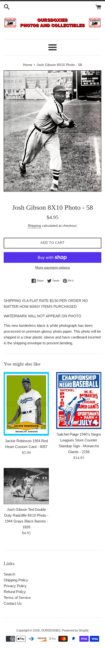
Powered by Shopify (75, 630)
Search (9, 574)
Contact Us (13, 603)
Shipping (34, 226)
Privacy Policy (15, 586)
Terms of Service (17, 597)
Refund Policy (15, 592)
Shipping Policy (16, 580)
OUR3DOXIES (51, 630)
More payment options (52, 267)
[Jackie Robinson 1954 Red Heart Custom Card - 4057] (26, 404)
